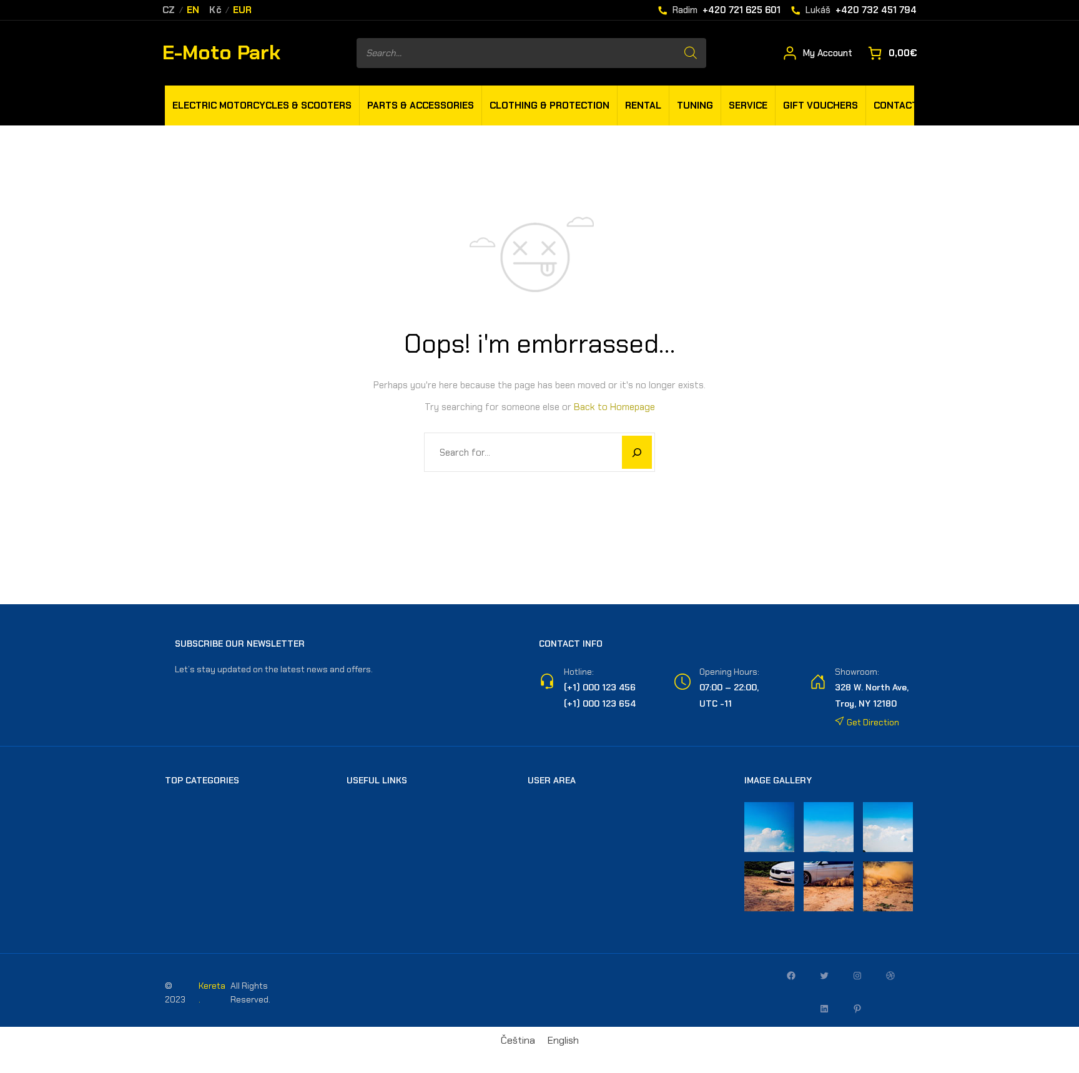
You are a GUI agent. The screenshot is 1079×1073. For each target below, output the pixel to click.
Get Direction (872, 722)
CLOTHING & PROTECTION (549, 105)
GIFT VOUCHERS (820, 105)
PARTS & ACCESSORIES (420, 105)
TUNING (695, 105)
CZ (168, 10)
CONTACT (896, 105)
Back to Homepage (614, 407)
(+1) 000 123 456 (600, 687)
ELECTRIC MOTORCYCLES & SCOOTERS (262, 105)
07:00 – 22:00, (729, 687)
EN (193, 10)
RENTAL (643, 105)
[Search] (690, 53)
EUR (242, 10)
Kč (215, 10)
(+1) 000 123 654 (600, 703)
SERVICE (748, 105)
